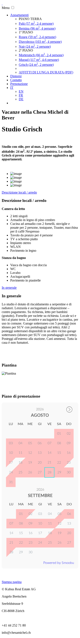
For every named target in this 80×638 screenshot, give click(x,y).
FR (21, 95)
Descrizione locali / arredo (19, 192)
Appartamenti (19, 15)
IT (11, 87)
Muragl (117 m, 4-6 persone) (39, 60)
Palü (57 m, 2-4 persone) (36, 23)
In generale (9, 287)
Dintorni (16, 76)
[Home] (2, 3)
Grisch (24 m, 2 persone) (36, 64)
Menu (6, 8)
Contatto (16, 80)
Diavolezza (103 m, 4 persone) (40, 41)
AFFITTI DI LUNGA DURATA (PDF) (46, 72)
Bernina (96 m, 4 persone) (37, 28)
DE (21, 99)
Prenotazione (19, 84)
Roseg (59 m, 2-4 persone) (37, 37)
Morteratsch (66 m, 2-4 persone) (41, 55)
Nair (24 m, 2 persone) (35, 46)
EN (21, 91)
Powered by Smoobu (58, 563)
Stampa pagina (12, 582)
